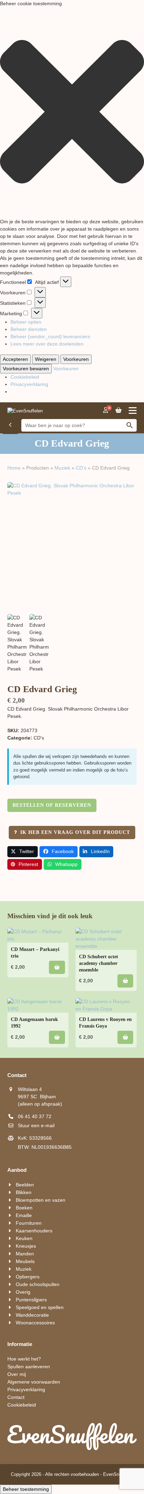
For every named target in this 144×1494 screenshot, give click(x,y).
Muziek (62, 468)
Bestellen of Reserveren (52, 805)
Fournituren (29, 1223)
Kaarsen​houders (34, 1230)
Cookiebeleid (24, 377)
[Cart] (118, 410)
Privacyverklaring (29, 384)
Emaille (24, 1215)
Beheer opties (25, 322)
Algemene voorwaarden (33, 1382)
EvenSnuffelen (118, 1474)
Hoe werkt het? (24, 1359)
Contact (15, 1397)
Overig (23, 1292)
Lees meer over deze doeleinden (47, 344)
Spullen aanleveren (28, 1366)
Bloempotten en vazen (40, 1200)
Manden (25, 1253)
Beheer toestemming (26, 1489)
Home (14, 468)
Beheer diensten (28, 329)
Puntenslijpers (31, 1299)
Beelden (25, 1184)
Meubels (25, 1261)
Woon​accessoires (35, 1322)
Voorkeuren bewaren (26, 368)
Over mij (16, 1374)
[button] (72, 112)
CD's (81, 468)
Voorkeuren (76, 359)
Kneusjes (26, 1246)
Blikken (23, 1192)
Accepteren (15, 359)
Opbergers (27, 1276)
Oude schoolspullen (37, 1284)
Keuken (24, 1238)
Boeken (24, 1207)
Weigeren (45, 359)
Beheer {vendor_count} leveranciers (50, 336)
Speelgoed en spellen (40, 1307)
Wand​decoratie (32, 1315)
